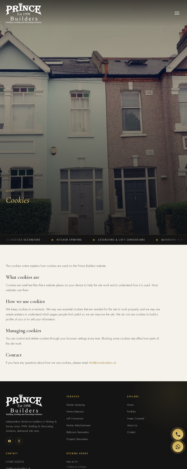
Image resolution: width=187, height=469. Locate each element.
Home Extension (75, 412)
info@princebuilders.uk (102, 363)
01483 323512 (15, 462)
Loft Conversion (74, 418)
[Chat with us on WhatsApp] (177, 446)
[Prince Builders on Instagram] (19, 441)
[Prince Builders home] (24, 13)
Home (130, 405)
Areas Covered (135, 418)
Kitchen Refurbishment (78, 425)
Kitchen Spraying (75, 405)
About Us (132, 425)
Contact (131, 432)
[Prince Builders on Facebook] (9, 441)
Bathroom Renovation (77, 432)
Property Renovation (77, 439)
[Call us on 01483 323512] (177, 434)
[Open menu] (177, 13)
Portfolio (131, 412)
